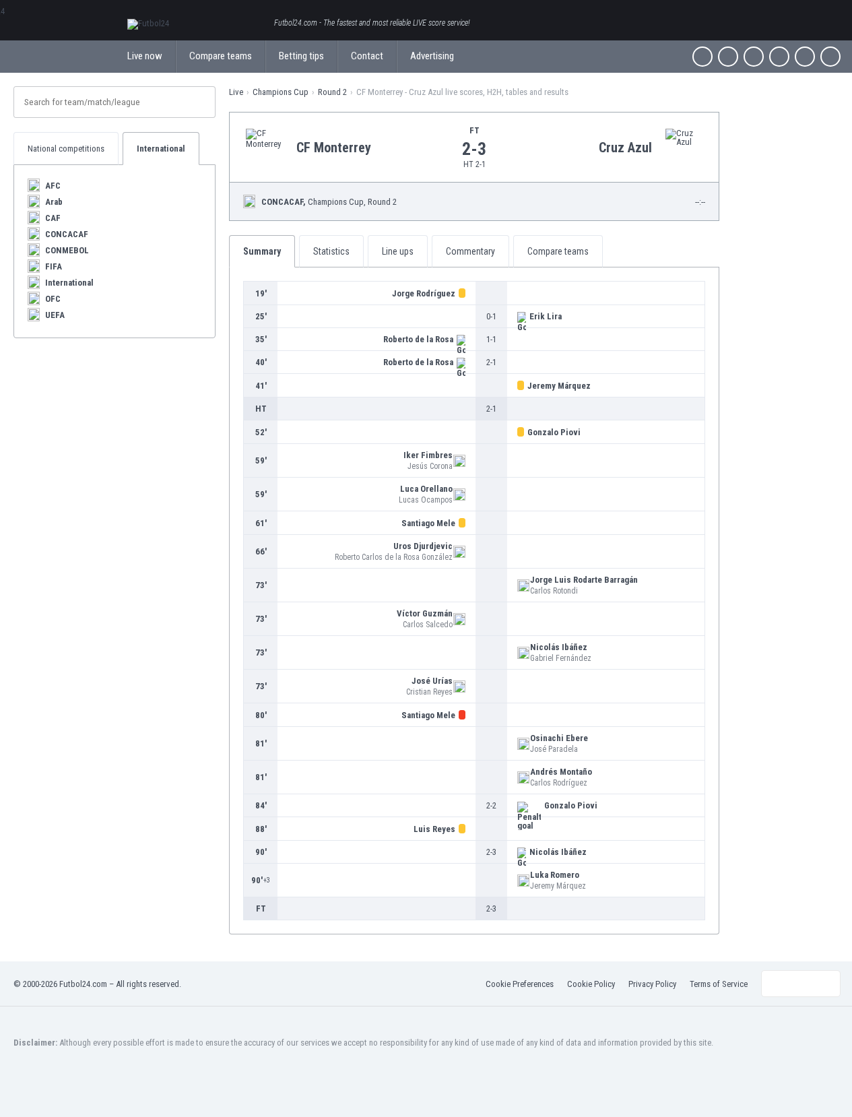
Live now (144, 56)
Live (236, 92)
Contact (367, 56)
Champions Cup (280, 92)
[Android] (805, 56)
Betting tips (301, 56)
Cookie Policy (591, 984)
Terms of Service (719, 984)
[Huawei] (830, 56)
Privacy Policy (652, 984)
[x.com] (728, 56)
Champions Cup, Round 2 (329, 201)
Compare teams (220, 56)
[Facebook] (702, 56)
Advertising (432, 56)
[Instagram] (754, 56)
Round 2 (332, 92)
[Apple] (779, 56)
